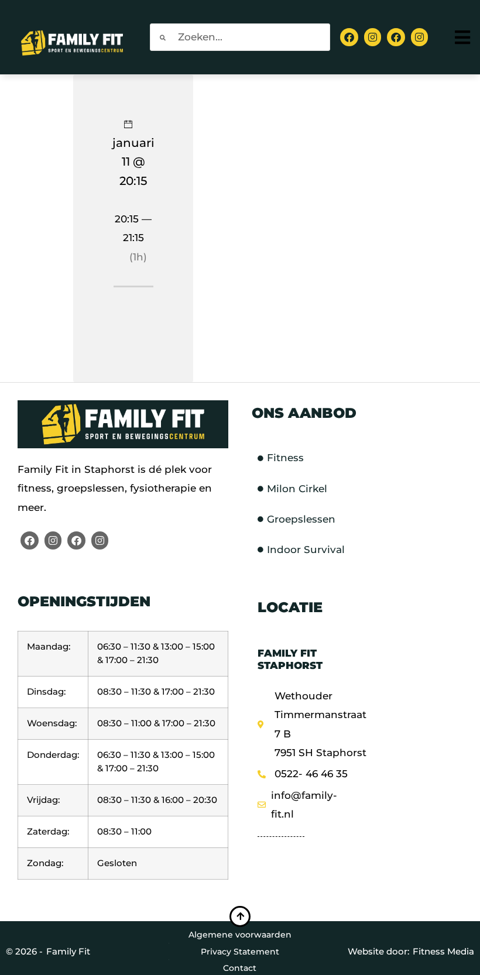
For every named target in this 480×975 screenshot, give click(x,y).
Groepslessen (301, 519)
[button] (464, 37)
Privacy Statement (240, 951)
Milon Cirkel (297, 489)
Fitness (285, 458)
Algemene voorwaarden (240, 934)
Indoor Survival (306, 549)
